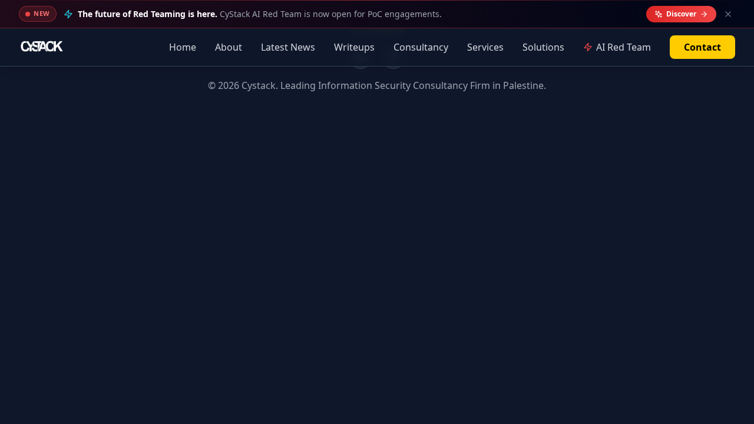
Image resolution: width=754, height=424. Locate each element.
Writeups (354, 47)
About (228, 47)
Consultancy (420, 47)
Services (485, 47)
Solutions (543, 47)
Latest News (288, 47)
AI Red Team (623, 47)
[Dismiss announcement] (728, 14)
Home (182, 47)
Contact (702, 47)
